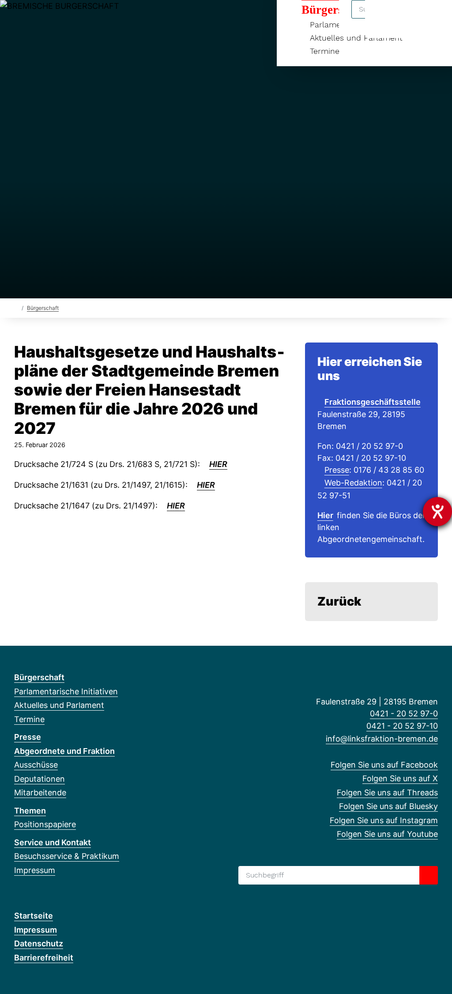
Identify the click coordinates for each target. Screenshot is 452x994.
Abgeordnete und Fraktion (64, 751)
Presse (336, 469)
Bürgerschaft (43, 308)
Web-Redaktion (353, 482)
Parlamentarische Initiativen (66, 691)
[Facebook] (18, 18)
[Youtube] (91, 18)
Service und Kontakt (52, 842)
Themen (30, 810)
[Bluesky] (62, 18)
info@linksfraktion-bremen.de (382, 738)
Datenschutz (38, 943)
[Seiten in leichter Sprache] (408, 19)
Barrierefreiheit (43, 957)
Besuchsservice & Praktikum (66, 856)
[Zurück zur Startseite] (16, 307)
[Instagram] (77, 18)
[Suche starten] (428, 875)
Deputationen (39, 778)
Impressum (34, 870)
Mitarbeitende (40, 792)
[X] (33, 18)
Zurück (339, 601)
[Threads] (48, 18)
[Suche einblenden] (383, 18)
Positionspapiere (45, 824)
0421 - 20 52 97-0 (404, 713)
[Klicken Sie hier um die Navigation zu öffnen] (434, 18)
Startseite (33, 915)
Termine (324, 51)
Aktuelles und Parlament (59, 705)
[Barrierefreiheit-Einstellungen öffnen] (437, 511)
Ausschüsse (36, 764)
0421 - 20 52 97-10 (402, 725)
